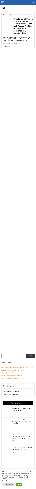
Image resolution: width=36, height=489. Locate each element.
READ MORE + (8, 46)
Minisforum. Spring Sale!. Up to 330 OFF (13, 370)
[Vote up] (10, 14)
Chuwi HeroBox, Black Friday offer (12, 373)
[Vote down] (7, 14)
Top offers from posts (11, 394)
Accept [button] (19, 484)
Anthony (7, 43)
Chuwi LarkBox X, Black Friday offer (12, 378)
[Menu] (2, 2)
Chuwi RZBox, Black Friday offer (11, 375)
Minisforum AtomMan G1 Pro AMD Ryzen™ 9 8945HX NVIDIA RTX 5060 (21, 422)
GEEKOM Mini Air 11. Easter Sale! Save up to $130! (17, 367)
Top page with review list (11, 391)
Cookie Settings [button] (8, 484)
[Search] (33, 2)
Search (3, 353)
